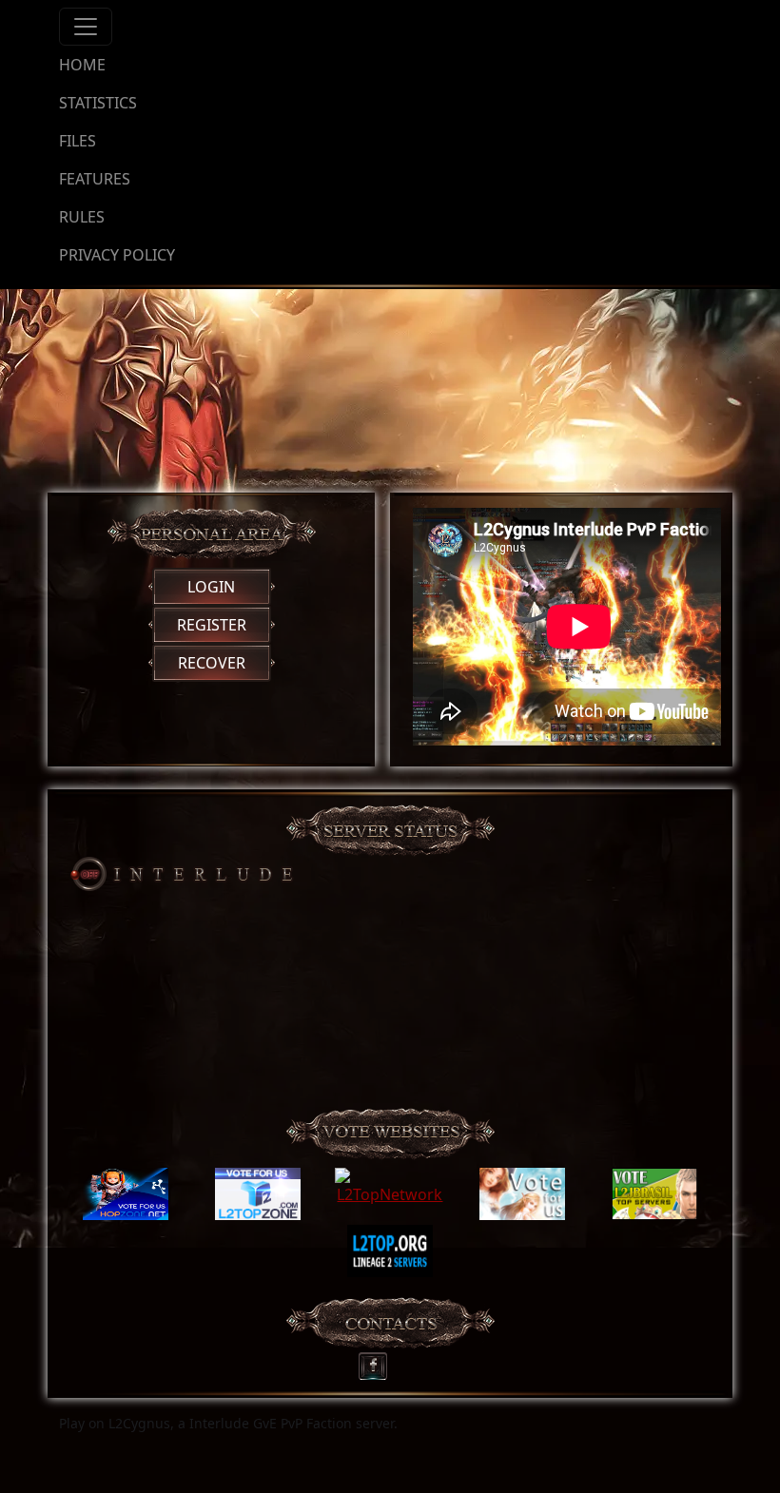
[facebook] (379, 1361)
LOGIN (211, 586)
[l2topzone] (258, 1194)
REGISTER (211, 624)
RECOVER (211, 662)
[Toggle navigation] (85, 27)
